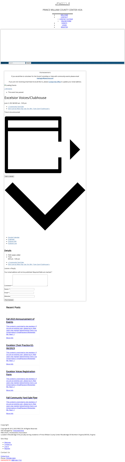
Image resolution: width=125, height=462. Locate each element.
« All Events (8, 89)
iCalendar (11, 239)
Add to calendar (9, 176)
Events (64, 23)
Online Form (66, 21)
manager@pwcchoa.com (45, 78)
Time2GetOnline (18, 431)
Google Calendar (13, 237)
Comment (8, 286)
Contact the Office (54, 82)
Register (64, 27)
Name (7, 289)
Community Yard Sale (16, 107)
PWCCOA (62, 4)
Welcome (64, 15)
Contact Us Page (66, 19)
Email (6, 293)
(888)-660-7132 (16, 460)
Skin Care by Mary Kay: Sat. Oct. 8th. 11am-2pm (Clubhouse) (29, 109)
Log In (6, 446)
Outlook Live (12, 243)
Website (7, 296)
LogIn (64, 25)
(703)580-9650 (11, 458)
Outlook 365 (12, 241)
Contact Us (8, 444)
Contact (64, 17)
